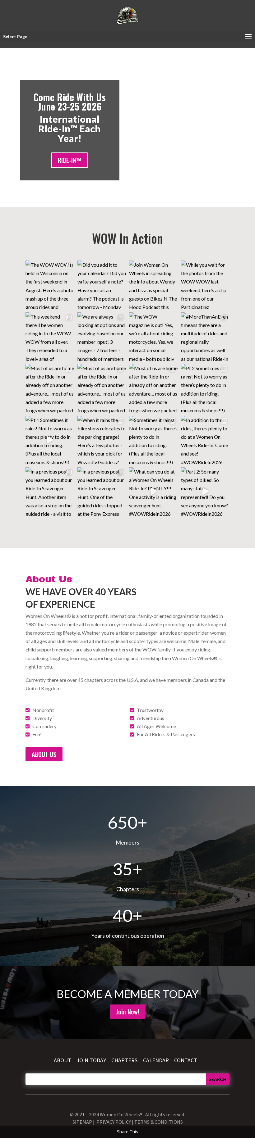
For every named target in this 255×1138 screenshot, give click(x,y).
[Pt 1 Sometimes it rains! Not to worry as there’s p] (50, 440)
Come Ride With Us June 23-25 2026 (70, 101)
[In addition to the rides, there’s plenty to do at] (205, 440)
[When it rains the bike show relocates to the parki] (101, 440)
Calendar (156, 1060)
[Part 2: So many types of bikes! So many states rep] (205, 491)
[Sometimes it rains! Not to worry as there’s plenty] (153, 440)
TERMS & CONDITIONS (158, 1122)
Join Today (91, 1060)
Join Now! (127, 1011)
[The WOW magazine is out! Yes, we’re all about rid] (153, 336)
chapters (125, 1060)
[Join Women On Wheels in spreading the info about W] (153, 285)
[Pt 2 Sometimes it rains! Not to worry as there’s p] (205, 388)
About (62, 1060)
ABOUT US (44, 754)
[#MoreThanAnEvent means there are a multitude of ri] (205, 336)
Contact (185, 1060)
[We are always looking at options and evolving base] (101, 336)
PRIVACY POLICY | (115, 1122)
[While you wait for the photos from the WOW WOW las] (205, 285)
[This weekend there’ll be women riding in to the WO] (50, 336)
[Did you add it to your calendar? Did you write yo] (101, 285)
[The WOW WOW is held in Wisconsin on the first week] (50, 285)
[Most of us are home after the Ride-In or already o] (50, 388)
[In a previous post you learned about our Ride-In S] (50, 491)
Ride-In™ (69, 160)
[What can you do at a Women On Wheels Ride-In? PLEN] (153, 491)
